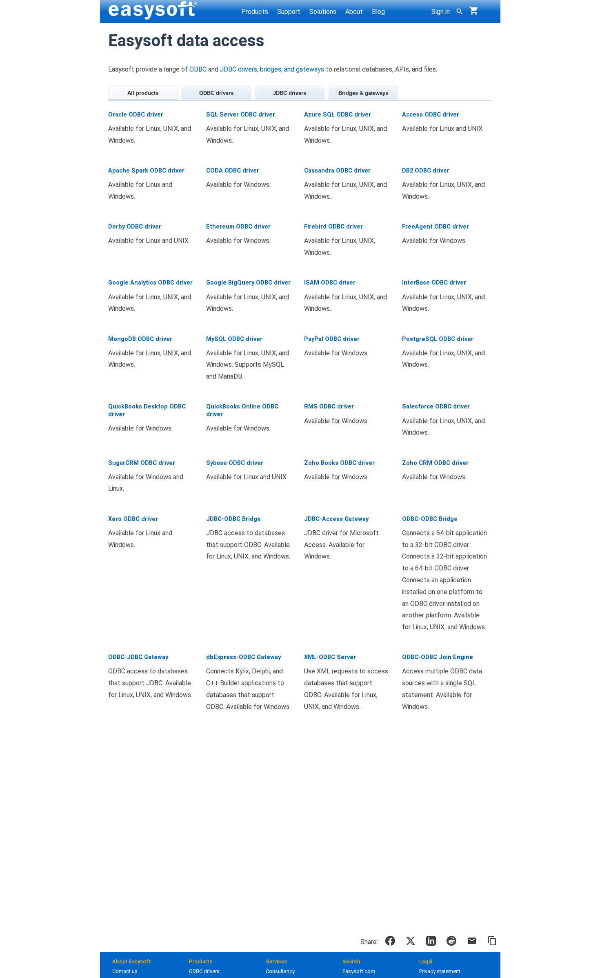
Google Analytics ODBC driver (150, 282)
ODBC (198, 69)
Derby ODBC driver (134, 226)
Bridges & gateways (363, 93)
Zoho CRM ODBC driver (435, 463)
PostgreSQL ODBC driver (437, 339)
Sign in (440, 12)
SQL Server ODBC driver (240, 114)
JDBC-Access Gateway (336, 519)
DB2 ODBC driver (425, 170)
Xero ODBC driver (133, 519)
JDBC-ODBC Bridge (233, 519)
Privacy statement (439, 971)
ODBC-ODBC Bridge (430, 519)
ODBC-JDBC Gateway (138, 657)
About (354, 12)
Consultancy (280, 971)
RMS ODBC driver (329, 406)
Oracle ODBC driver (135, 114)
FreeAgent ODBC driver (435, 226)
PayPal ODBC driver (332, 339)
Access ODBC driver (430, 114)
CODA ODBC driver (232, 170)
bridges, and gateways (292, 69)
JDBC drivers (238, 69)
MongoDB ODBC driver (140, 339)
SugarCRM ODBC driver (141, 463)
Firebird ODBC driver (333, 226)
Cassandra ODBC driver (337, 170)
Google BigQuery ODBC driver (248, 282)
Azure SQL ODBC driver (337, 114)
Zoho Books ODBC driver (339, 463)
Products (254, 12)
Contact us (125, 971)
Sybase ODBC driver (234, 463)
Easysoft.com (358, 971)
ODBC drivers (216, 93)
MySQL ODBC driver (234, 339)
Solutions (322, 12)
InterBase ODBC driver (434, 282)
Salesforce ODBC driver (436, 406)
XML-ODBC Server (330, 657)
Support (288, 12)
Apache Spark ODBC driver (146, 170)
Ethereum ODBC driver (238, 226)
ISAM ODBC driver (330, 282)
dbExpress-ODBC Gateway (243, 657)
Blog (378, 12)
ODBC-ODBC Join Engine (437, 657)
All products (142, 93)
